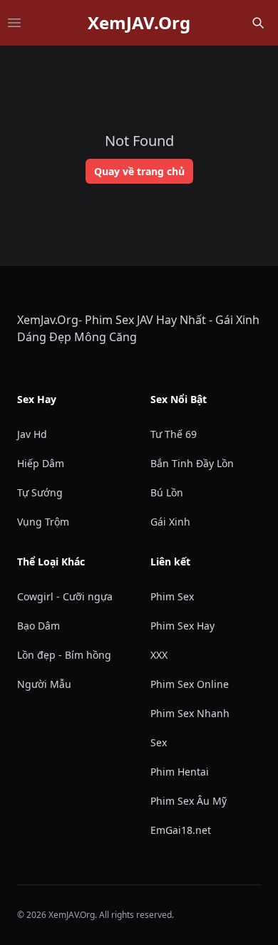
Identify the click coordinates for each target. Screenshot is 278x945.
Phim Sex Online (189, 684)
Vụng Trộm (43, 521)
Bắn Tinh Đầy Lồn (192, 463)
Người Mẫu (44, 684)
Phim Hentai (179, 771)
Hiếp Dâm (40, 463)
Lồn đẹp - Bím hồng (64, 655)
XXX (159, 655)
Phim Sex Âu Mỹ (188, 801)
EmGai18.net (180, 830)
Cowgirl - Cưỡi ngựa (65, 596)
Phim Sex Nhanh (190, 713)
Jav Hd (32, 434)
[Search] (258, 23)
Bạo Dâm (38, 625)
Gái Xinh (170, 521)
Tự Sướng (40, 492)
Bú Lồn (166, 492)
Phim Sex (172, 596)
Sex (158, 742)
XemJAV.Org (139, 22)
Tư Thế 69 (173, 434)
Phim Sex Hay (182, 625)
